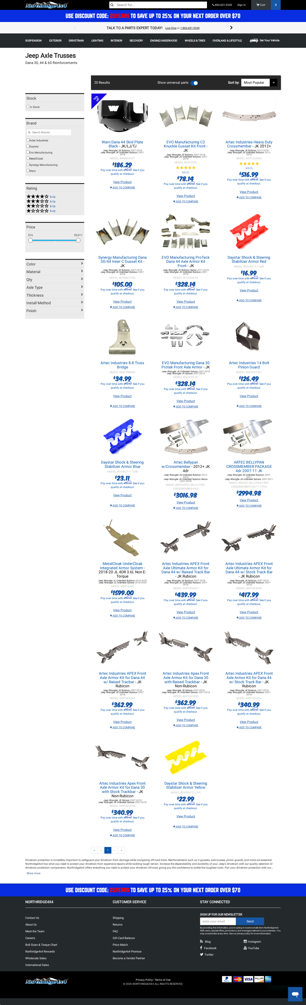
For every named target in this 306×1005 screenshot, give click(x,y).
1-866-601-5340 (190, 28)
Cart (268, 5)
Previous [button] (74, 27)
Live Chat (171, 28)
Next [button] (231, 27)
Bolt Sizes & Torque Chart (41, 944)
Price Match (120, 944)
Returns (118, 924)
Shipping (118, 918)
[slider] (30, 240)
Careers (30, 938)
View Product (122, 182)
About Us (31, 924)
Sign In (241, 5)
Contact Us (32, 918)
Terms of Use (162, 979)
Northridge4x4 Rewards (40, 951)
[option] (153, 27)
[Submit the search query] (29, 132)
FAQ (115, 931)
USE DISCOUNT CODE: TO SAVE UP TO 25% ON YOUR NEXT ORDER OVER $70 (153, 16)
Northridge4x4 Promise (127, 951)
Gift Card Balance (124, 938)
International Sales (37, 965)
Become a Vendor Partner (129, 958)
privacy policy (243, 933)
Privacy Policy (144, 979)
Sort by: (234, 83)
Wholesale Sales (36, 958)
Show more (33, 873)
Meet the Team (34, 931)
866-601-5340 (223, 5)
